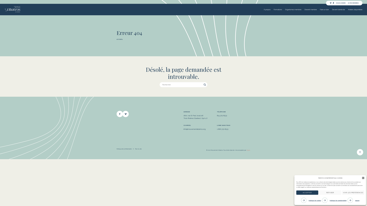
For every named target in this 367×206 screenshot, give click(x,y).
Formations (278, 9)
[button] (363, 178)
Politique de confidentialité (338, 200)
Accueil (120, 39)
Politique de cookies (315, 200)
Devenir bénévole (338, 9)
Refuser (330, 193)
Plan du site (138, 149)
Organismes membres (293, 9)
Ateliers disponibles (355, 9)
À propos (267, 9)
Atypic (248, 150)
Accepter (307, 193)
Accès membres (353, 3)
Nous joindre (341, 3)
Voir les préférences (353, 193)
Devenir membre (310, 9)
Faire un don (324, 9)
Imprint (357, 200)
